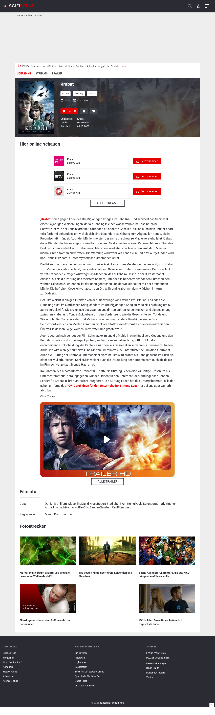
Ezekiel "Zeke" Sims (156, 653)
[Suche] (190, 6)
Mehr (124, 66)
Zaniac (149, 677)
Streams (41, 73)
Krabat (38, 15)
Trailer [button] (71, 111)
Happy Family (10, 671)
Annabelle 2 (9, 667)
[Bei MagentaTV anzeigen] (59, 161)
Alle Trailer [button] (107, 481)
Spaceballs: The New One (88, 676)
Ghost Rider (81, 681)
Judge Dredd (9, 653)
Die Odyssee (81, 653)
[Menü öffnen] (206, 6)
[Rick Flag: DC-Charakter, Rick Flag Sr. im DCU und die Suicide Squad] (179, 660)
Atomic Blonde (10, 681)
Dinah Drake (152, 668)
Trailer (57, 73)
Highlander (80, 662)
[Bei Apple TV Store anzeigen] (59, 176)
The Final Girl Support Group (89, 671)
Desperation (81, 667)
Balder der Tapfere (155, 672)
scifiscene (105, 702)
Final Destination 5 (12, 662)
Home (20, 15)
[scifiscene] (20, 6)
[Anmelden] (198, 6)
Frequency (8, 657)
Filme (29, 15)
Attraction (8, 676)
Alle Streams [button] (107, 203)
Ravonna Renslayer (156, 663)
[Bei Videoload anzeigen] (59, 191)
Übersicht (24, 73)
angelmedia (118, 702)
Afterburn (80, 657)
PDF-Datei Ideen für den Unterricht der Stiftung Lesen (103, 385)
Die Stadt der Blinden (85, 685)
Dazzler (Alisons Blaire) (158, 657)
